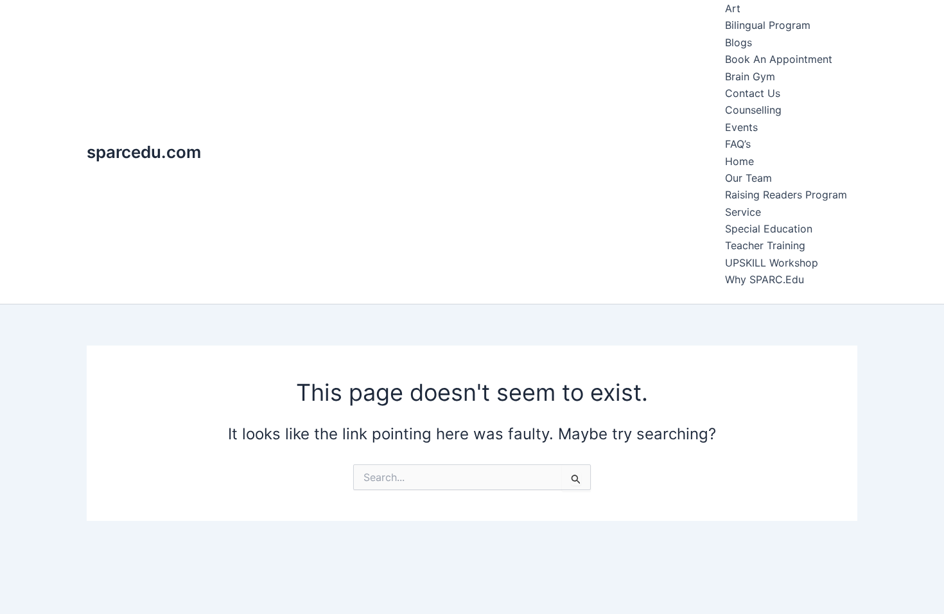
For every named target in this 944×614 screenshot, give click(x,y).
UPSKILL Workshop (771, 262)
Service (743, 212)
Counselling (753, 109)
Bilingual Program (767, 25)
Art (732, 8)
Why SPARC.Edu (764, 279)
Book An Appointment (778, 59)
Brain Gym (750, 76)
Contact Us (752, 93)
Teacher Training (765, 245)
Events (741, 127)
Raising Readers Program (786, 194)
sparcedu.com (144, 152)
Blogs (738, 42)
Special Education (768, 228)
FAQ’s (738, 143)
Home (739, 161)
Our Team (748, 177)
